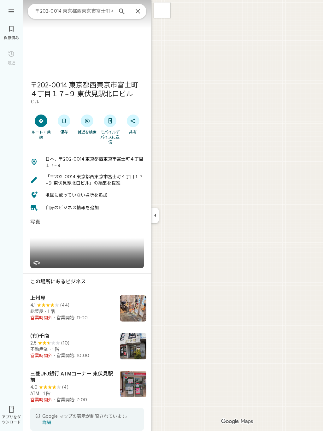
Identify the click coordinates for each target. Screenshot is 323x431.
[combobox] (74, 11)
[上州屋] (87, 309)
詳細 (46, 422)
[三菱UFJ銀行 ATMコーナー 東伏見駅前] (87, 387)
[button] (159, 10)
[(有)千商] (87, 347)
